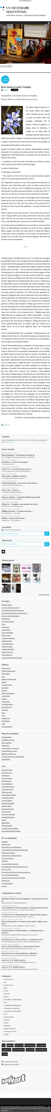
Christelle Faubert (7, 798)
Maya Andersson (7, 784)
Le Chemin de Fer (7, 704)
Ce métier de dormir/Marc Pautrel (13, 610)
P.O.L (3, 676)
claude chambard (18, 1050)
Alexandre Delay (7, 770)
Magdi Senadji (6, 781)
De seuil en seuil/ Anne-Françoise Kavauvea (16, 872)
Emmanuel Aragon (8, 809)
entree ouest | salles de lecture (11, 855)
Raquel (4, 820)
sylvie (4, 967)
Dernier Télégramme (8, 671)
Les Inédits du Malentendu (12, 1011)
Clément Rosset (7, 655)
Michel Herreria (7, 773)
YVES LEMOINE (7, 908)
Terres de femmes (8, 858)
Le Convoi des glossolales (10, 875)
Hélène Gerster (7, 792)
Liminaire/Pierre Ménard (10, 864)
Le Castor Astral (7, 685)
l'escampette (41, 1045)
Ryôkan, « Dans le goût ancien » (14, 518)
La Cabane (5, 688)
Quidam (4, 699)
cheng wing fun (30, 1045)
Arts (5, 982)
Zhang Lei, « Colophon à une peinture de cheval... (20, 504)
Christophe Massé (8, 789)
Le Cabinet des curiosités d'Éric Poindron (15, 867)
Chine (6, 991)
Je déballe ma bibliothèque (12, 1005)
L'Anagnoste (5, 880)
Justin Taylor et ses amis (9, 751)
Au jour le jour (8, 985)
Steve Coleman (7, 743)
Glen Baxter (5, 775)
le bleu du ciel (6, 668)
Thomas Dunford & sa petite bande (13, 757)
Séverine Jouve (7, 915)
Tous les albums (43, 595)
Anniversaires (8, 979)
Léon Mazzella (7, 930)
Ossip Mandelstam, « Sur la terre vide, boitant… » (20, 483)
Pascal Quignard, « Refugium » (27, 953)
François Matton (7, 778)
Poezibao (5, 842)
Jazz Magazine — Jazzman (10, 748)
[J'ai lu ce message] (49, 1106)
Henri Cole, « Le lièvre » (10, 490)
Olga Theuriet (6, 812)
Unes (3, 715)
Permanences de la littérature (11, 847)
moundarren (6, 1050)
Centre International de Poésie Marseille (15, 850)
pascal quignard (41, 1050)
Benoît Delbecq (7, 737)
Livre (5, 1014)
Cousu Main (5, 701)
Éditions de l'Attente (8, 693)
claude (4, 960)
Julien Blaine (6, 619)
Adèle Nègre (6, 823)
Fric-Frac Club (6, 869)
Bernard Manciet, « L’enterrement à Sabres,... (24, 946)
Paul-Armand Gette (8, 803)
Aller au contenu (6, 3)
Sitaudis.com (6, 844)
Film (5, 1002)
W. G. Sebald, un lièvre (18, 960)
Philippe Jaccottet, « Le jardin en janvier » (17, 511)
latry (3, 946)
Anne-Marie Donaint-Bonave (11, 831)
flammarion (19, 1045)
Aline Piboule (6, 759)
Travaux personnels (10, 1031)
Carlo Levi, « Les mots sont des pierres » (17, 469)
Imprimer (7, 425)
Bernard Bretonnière (9, 921)
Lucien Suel (5, 627)
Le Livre (4, 886)
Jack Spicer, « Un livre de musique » (15, 462)
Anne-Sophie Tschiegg (9, 795)
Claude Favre (6, 630)
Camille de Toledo (7, 644)
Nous (3, 713)
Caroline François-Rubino (10, 828)
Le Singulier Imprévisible (12, 1008)
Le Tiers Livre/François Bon (10, 608)
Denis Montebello (7, 633)
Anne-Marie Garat (8, 621)
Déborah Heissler (7, 652)
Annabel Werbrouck (8, 817)
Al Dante (4, 690)
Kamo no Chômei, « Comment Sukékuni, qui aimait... (21, 497)
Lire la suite (9, 442)
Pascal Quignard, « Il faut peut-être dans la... (18, 455)
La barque (5, 710)
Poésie (6, 1023)
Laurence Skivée (7, 800)
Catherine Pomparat (8, 638)
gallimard (10, 1045)
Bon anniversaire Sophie (16, 86)
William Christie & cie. (9, 754)
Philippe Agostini (7, 825)
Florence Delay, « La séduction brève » (29, 940)
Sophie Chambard (10, 1028)
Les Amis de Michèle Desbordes (12, 658)
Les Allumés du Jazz (8, 740)
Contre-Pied (6, 696)
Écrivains (7, 994)
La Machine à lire (7, 883)
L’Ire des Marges (7, 726)
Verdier (4, 682)
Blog (5, 988)
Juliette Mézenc (7, 641)
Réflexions (7, 1025)
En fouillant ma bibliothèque (13, 999)
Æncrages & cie (7, 707)
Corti (3, 724)
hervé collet (30, 1050)
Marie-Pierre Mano (8, 787)
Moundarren (6, 718)
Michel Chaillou (7, 605)
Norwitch (5, 861)
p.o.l (3, 1045)
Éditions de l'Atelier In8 (9, 679)
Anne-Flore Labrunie (8, 814)
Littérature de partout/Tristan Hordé (13, 878)
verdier (4, 1054)
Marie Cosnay (6, 635)
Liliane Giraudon (7, 646)
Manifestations (9, 1017)
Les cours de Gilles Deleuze (10, 616)
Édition (6, 997)
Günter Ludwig (6, 806)
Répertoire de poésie (8, 853)
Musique (7, 1020)
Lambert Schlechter (8, 649)
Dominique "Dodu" (8, 899)
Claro (3, 624)
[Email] (3, 551)
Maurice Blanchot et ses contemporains (14, 613)
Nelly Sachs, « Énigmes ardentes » (14, 476)
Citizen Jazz (5, 745)
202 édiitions (6, 721)
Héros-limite (6, 674)
